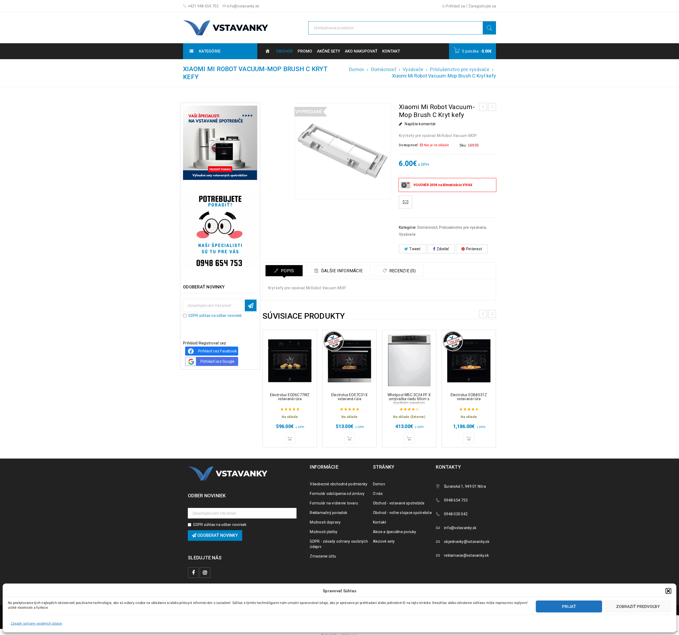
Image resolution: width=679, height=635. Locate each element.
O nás (378, 493)
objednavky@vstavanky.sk (466, 541)
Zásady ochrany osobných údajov (36, 623)
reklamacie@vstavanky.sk (466, 555)
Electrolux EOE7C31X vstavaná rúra (349, 397)
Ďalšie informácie (341, 270)
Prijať (569, 606)
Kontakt (379, 522)
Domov (356, 69)
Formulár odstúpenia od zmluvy (337, 493)
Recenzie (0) (402, 270)
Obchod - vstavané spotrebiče (399, 503)
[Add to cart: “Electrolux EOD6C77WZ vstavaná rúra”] (290, 438)
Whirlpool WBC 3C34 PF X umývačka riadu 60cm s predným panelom (409, 399)
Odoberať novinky (250, 305)
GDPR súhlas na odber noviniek (215, 315)
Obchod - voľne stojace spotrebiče (402, 513)
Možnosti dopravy (325, 522)
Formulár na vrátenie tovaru (334, 503)
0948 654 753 (456, 500)
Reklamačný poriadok (328, 513)
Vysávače (413, 69)
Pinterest (474, 249)
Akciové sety (384, 541)
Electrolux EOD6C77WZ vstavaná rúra (290, 397)
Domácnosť (383, 69)
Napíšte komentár (420, 124)
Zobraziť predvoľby (638, 606)
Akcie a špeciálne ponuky (394, 532)
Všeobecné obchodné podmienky (338, 484)
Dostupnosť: (409, 145)
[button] (668, 591)
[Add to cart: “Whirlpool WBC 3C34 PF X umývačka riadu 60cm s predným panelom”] (409, 438)
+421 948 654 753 (203, 6)
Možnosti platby (323, 532)
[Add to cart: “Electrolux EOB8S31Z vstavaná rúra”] (469, 438)
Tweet (414, 249)
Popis (287, 270)
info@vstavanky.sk (242, 6)
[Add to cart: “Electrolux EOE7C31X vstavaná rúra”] (349, 438)
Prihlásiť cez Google (218, 361)
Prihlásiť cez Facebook (217, 351)
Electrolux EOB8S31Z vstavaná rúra (469, 397)
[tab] (284, 270)
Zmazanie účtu (323, 556)
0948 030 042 (456, 514)
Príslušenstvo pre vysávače (459, 69)
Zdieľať (443, 249)
